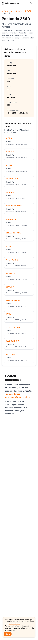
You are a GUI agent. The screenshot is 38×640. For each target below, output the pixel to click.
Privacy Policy (14, 624)
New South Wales (16, 11)
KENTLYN (27, 11)
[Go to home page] (12, 3)
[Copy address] (32, 52)
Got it (8, 634)
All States (5, 11)
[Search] (31, 3)
